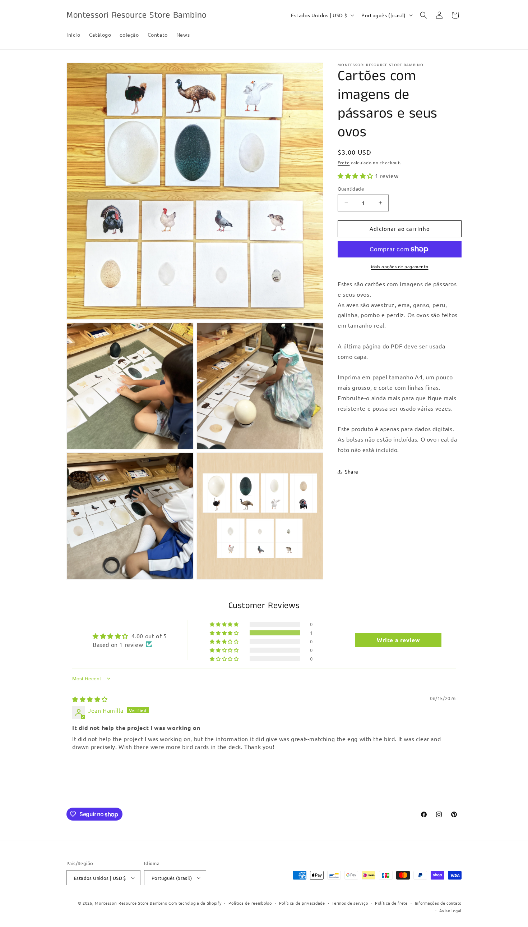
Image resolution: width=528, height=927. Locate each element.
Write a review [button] (398, 640)
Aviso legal (450, 910)
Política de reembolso (250, 903)
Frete (344, 162)
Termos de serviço (350, 903)
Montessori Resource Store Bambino (131, 903)
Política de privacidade (302, 903)
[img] (90, 699)
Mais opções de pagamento (400, 266)
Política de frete (391, 903)
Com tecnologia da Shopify (195, 903)
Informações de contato (438, 903)
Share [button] (351, 471)
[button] (423, 15)
